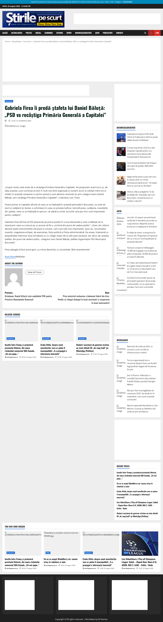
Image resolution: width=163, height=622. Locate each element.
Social (38, 32)
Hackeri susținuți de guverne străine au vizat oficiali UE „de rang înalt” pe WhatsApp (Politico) (92, 347)
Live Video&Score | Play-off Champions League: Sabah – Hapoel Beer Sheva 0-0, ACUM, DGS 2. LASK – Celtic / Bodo (137, 505)
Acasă (5, 32)
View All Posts (35, 272)
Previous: (28, 296)
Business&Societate (83, 32)
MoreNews (90, 619)
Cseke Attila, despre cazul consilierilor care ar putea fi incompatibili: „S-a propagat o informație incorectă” (53, 349)
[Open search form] (145, 33)
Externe (59, 32)
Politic (29, 32)
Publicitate (108, 32)
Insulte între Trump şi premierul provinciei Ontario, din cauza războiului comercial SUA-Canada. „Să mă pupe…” (20, 349)
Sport (69, 32)
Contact (119, 32)
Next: (84, 297)
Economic (49, 32)
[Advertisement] (81, 62)
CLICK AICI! (127, 2)
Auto (97, 32)
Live (157, 32)
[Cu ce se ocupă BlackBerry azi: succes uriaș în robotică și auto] (62, 543)
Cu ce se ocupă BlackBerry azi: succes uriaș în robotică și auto (61, 560)
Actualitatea (16, 32)
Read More (10, 256)
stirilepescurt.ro (12, 357)
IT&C (48, 553)
